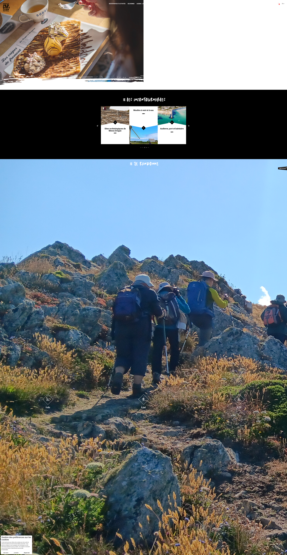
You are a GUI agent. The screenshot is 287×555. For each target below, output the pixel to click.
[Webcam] (273, 3)
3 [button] (144, 147)
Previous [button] (2, 45)
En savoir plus (4, 549)
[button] (117, 4)
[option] (115, 125)
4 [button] (146, 147)
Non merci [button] (5, 552)
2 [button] (142, 147)
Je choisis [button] (16, 552)
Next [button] (283, 45)
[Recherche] (276, 4)
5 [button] (148, 147)
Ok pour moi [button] (27, 552)
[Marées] (270, 3)
